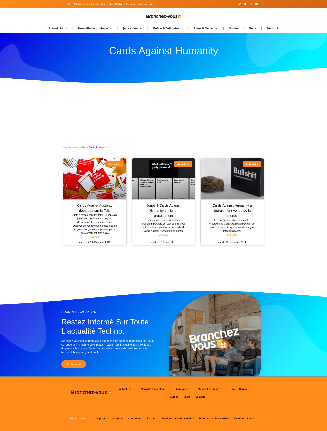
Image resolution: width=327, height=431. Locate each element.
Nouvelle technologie (93, 28)
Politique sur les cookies (214, 418)
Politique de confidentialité (177, 418)
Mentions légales (244, 418)
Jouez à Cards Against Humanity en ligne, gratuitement (163, 211)
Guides (233, 28)
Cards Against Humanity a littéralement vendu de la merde (232, 211)
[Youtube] (256, 4)
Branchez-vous (71, 147)
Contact (118, 418)
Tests (252, 28)
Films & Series (204, 28)
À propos (102, 418)
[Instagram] (250, 4)
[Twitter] (239, 4)
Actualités (56, 28)
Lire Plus (95, 237)
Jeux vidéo (130, 28)
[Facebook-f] (234, 4)
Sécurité (272, 28)
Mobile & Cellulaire (166, 28)
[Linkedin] (245, 4)
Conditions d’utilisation (142, 418)
